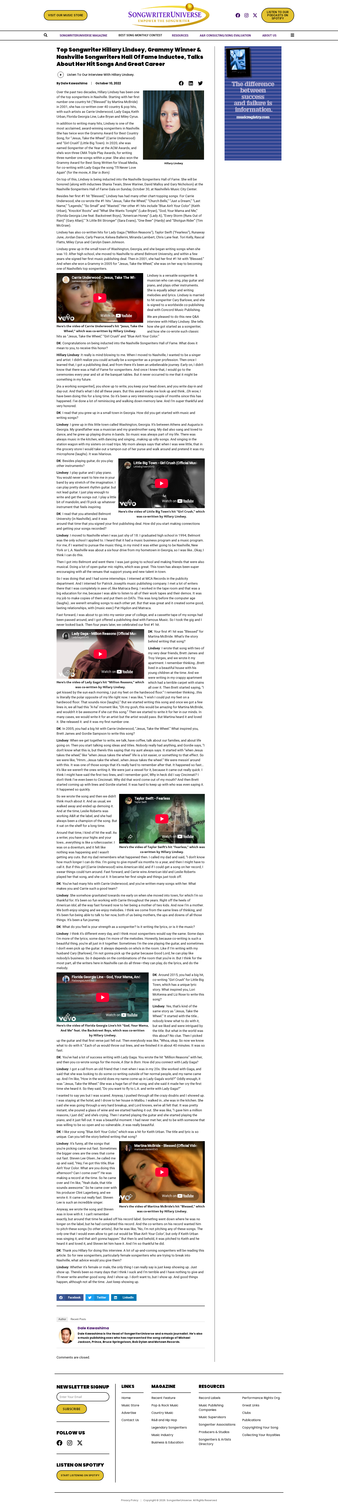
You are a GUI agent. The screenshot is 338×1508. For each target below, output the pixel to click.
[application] (64, 75)
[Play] (61, 75)
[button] (181, 83)
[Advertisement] (253, 219)
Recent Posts (78, 1319)
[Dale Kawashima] (67, 1335)
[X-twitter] (255, 15)
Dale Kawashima (93, 1328)
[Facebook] (238, 15)
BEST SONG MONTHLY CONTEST (140, 35)
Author (62, 1319)
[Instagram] (246, 15)
